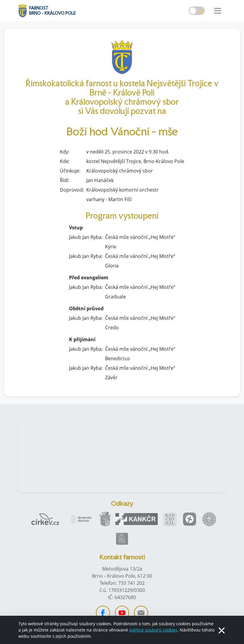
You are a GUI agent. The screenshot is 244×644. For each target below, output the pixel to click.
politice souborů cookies (153, 630)
